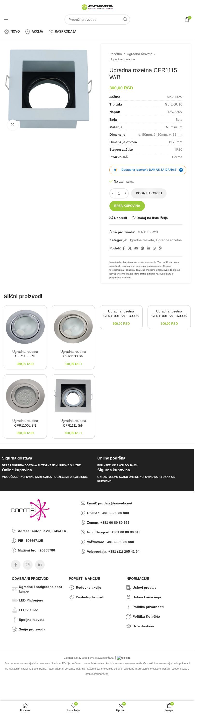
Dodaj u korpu (149, 193)
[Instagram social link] (28, 565)
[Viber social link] (160, 248)
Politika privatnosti (148, 607)
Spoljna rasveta (31, 620)
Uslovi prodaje (144, 587)
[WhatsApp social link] (154, 248)
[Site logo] (97, 7)
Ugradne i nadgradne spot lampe (40, 589)
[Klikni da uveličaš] (12, 125)
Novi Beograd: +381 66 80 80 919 (114, 532)
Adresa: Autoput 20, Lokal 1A (42, 531)
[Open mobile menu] (6, 19)
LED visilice (28, 610)
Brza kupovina (127, 206)
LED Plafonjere (31, 600)
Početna (115, 54)
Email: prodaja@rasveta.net (109, 503)
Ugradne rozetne (122, 59)
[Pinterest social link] (142, 248)
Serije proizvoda (32, 629)
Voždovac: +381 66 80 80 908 (110, 542)
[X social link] (130, 248)
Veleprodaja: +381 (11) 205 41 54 (113, 551)
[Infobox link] (48, 462)
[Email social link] (136, 248)
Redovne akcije (88, 587)
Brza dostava (143, 626)
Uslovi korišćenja (147, 597)
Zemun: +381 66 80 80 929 (108, 522)
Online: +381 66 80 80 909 (108, 513)
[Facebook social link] (124, 248)
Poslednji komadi (90, 597)
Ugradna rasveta (139, 54)
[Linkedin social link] (148, 248)
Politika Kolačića (146, 616)
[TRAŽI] (125, 19)
